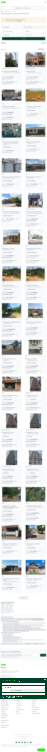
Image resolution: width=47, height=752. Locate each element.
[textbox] (27, 690)
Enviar (23, 693)
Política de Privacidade (11, 697)
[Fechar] (45, 679)
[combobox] (27, 690)
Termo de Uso (4, 697)
